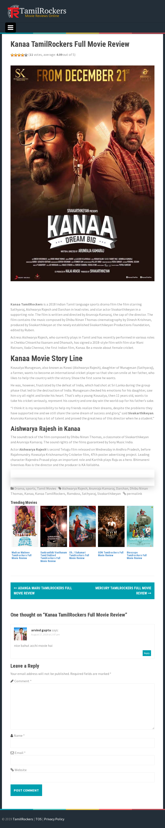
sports (30, 488)
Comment (23, 681)
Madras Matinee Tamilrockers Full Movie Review (21, 555)
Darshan (122, 488)
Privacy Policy (54, 819)
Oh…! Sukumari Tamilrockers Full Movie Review (79, 555)
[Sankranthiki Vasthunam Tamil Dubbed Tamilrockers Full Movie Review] (53, 526)
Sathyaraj (89, 493)
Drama (19, 488)
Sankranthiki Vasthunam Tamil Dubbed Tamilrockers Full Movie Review (53, 557)
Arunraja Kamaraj (102, 488)
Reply (147, 653)
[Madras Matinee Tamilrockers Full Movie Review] (25, 526)
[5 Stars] (26, 55)
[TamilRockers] (36, 11)
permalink (134, 493)
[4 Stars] (22, 55)
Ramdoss (73, 493)
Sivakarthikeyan (109, 493)
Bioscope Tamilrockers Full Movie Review (137, 555)
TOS (38, 819)
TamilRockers (23, 819)
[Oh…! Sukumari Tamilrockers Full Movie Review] (82, 526)
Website (21, 770)
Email (20, 753)
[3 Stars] (19, 55)
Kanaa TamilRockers (50, 493)
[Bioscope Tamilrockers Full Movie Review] (140, 526)
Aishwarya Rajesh (74, 488)
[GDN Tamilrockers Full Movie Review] (111, 526)
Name (19, 735)
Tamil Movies (46, 488)
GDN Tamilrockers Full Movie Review (110, 554)
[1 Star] (12, 55)
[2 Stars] (15, 55)
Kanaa (29, 493)
